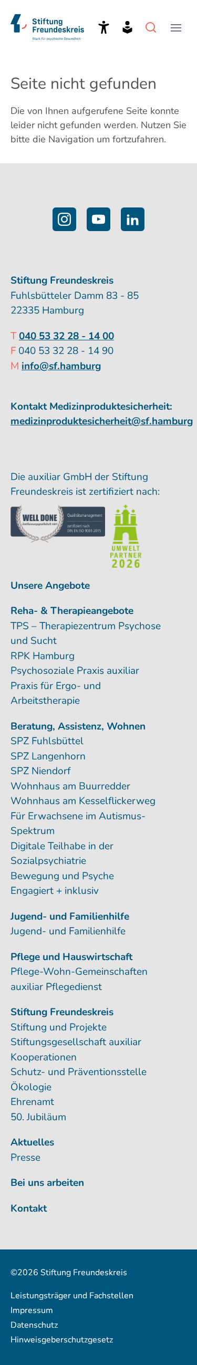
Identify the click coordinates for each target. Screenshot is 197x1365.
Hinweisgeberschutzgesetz (62, 1340)
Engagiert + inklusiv (55, 891)
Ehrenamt (32, 1102)
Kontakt (29, 1208)
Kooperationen (44, 1057)
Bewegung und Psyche (62, 876)
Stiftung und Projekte (59, 1027)
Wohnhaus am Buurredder (70, 786)
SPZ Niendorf (40, 771)
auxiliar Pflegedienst (56, 987)
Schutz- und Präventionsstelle (79, 1072)
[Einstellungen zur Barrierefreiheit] (103, 27)
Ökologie (31, 1087)
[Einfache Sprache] (127, 27)
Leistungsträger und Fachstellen (72, 1295)
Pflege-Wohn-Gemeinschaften (79, 971)
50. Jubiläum (38, 1117)
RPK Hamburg (43, 656)
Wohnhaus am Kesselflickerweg (83, 801)
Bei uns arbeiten (47, 1183)
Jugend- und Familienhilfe (68, 931)
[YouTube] (98, 219)
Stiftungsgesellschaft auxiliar (76, 1042)
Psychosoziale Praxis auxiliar (75, 671)
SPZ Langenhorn (48, 756)
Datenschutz (34, 1325)
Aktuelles (32, 1142)
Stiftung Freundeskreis (62, 1012)
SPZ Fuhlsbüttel (47, 741)
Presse (25, 1157)
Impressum (32, 1310)
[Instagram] (64, 219)
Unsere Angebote (50, 585)
